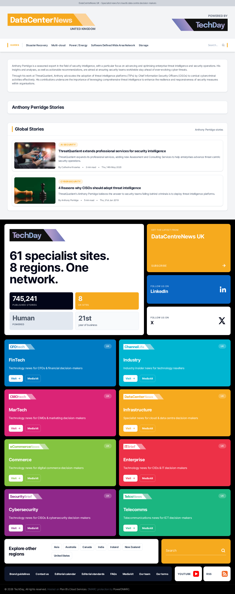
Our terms (162, 573)
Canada (87, 547)
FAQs (113, 573)
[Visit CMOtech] (29, 397)
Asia (56, 547)
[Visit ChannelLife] (143, 347)
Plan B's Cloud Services (73, 589)
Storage (143, 45)
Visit (13, 378)
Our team (144, 573)
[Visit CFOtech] (29, 347)
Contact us (42, 573)
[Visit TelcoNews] (143, 496)
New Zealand (132, 547)
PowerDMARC (121, 589)
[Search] (223, 45)
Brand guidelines (20, 573)
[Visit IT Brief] (143, 446)
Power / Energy (78, 45)
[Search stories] (223, 550)
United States (62, 555)
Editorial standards (93, 573)
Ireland (114, 547)
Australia (70, 547)
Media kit (33, 378)
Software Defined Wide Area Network (113, 45)
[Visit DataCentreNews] (143, 397)
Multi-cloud (58, 45)
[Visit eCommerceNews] (29, 446)
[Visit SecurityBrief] (29, 496)
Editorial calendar (65, 573)
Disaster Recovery (37, 45)
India (101, 547)
